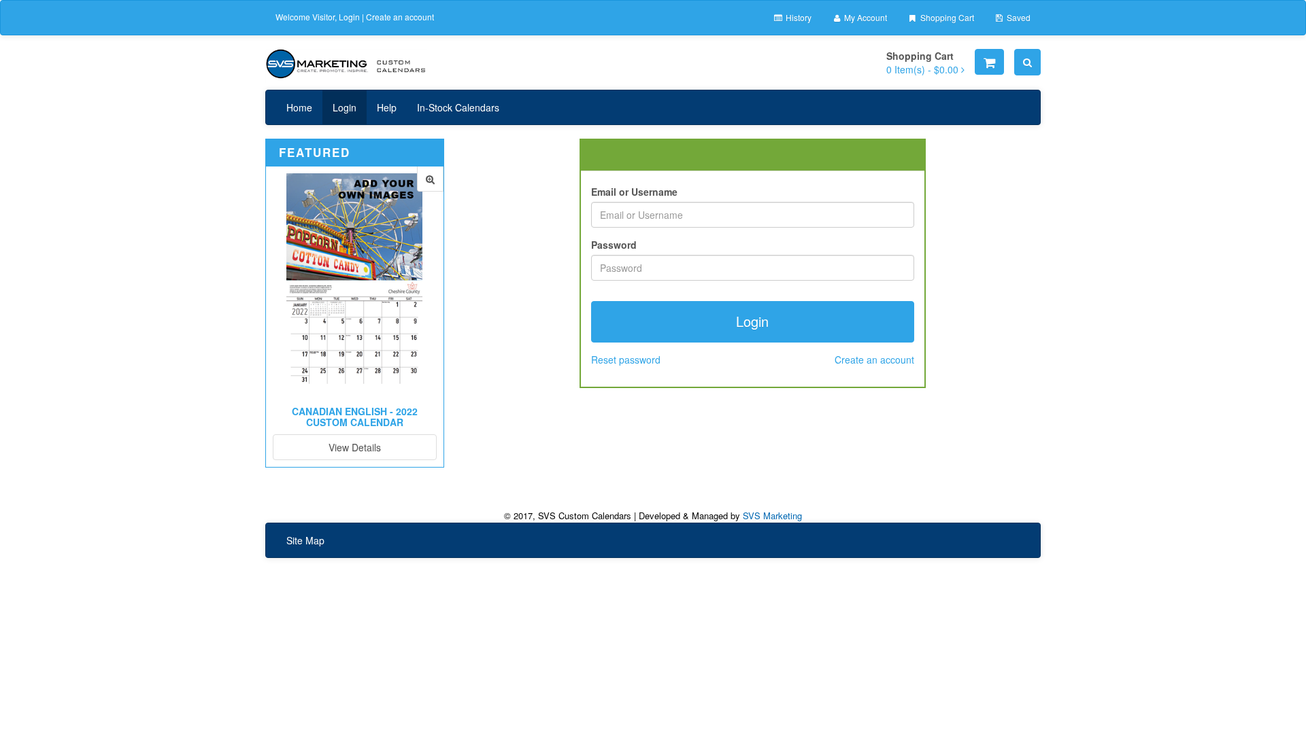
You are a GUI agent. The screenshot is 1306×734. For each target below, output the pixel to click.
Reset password (625, 359)
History (797, 17)
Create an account (400, 16)
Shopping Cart (946, 17)
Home (299, 107)
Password (614, 244)
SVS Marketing (772, 515)
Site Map (305, 540)
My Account (864, 17)
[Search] (1027, 62)
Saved (1018, 17)
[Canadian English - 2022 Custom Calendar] (430, 179)
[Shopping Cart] (989, 62)
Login (349, 16)
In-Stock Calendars (458, 107)
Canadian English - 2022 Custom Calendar (355, 416)
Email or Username (634, 191)
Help (387, 107)
